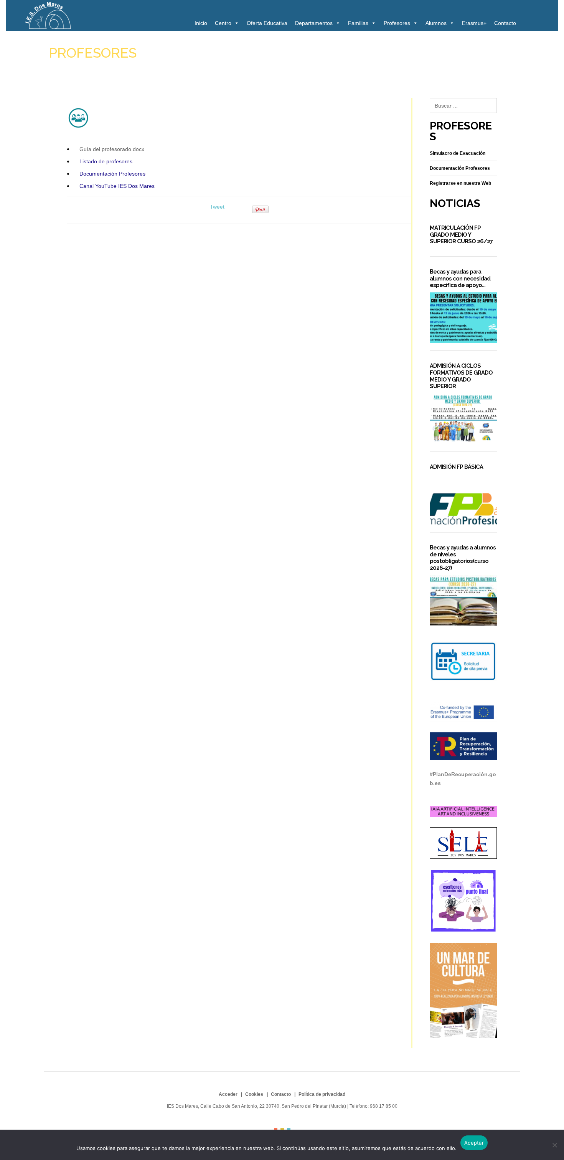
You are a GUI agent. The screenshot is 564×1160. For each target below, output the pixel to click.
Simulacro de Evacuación (457, 153)
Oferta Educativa (267, 23)
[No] (554, 1145)
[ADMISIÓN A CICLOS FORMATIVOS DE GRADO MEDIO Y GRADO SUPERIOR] (463, 418)
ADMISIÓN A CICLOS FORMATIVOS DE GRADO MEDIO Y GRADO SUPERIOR (461, 375)
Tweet (217, 207)
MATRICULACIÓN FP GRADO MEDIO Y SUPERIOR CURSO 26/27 (461, 234)
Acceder (228, 1094)
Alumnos (436, 23)
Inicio (201, 23)
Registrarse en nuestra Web (460, 183)
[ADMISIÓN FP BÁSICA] (463, 499)
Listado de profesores (105, 161)
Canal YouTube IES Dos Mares (117, 186)
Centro (223, 23)
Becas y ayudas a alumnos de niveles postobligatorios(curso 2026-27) (463, 557)
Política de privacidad (321, 1094)
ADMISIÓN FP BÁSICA (456, 466)
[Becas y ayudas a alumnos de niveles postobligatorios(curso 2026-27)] (463, 600)
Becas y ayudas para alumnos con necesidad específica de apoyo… (460, 278)
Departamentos (314, 23)
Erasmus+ (474, 23)
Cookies (254, 1094)
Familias (358, 23)
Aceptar (474, 1143)
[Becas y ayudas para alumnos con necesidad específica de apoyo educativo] (463, 317)
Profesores (397, 23)
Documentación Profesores (112, 174)
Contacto (505, 23)
